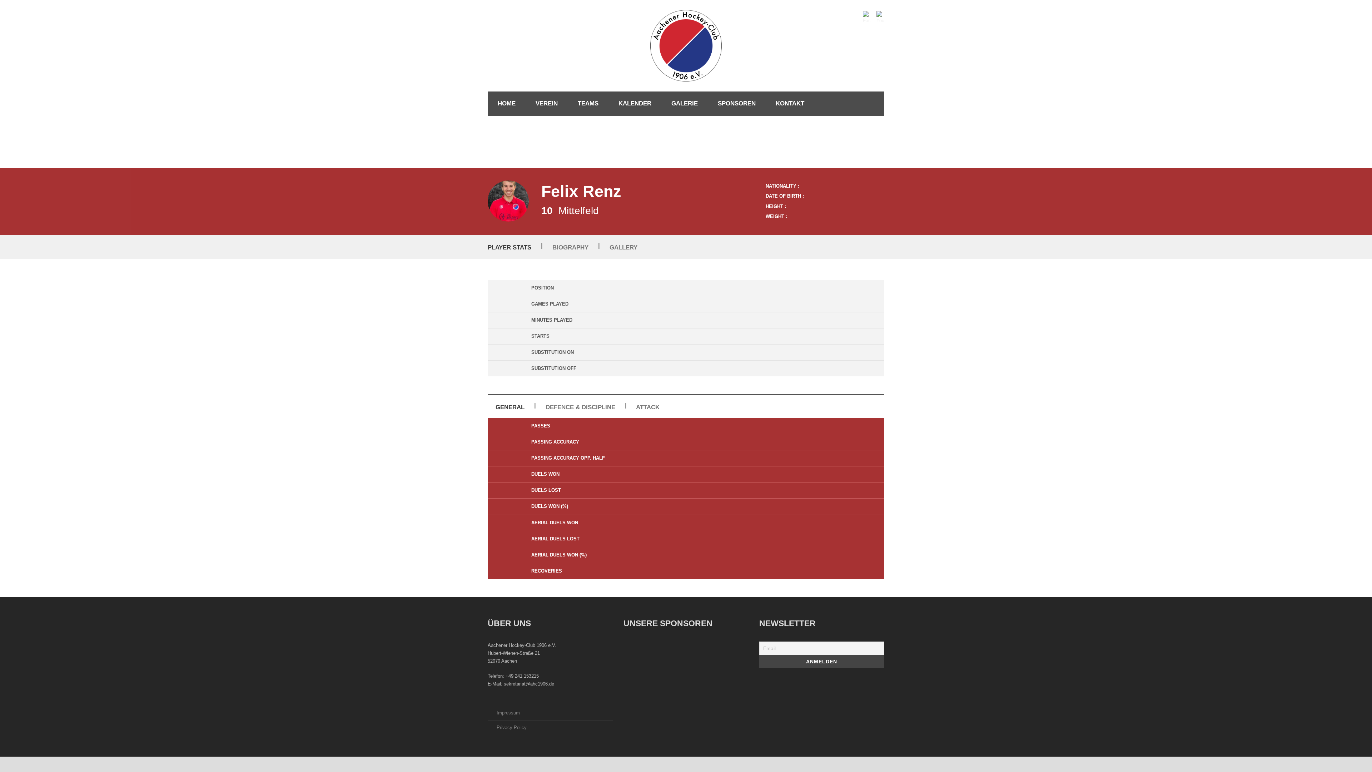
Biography (570, 247)
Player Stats (509, 247)
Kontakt (790, 103)
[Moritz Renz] (508, 201)
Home (507, 103)
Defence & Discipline (580, 407)
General (510, 407)
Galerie (684, 103)
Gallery (623, 247)
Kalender (634, 103)
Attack (648, 407)
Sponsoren (737, 103)
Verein (547, 103)
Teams (588, 103)
